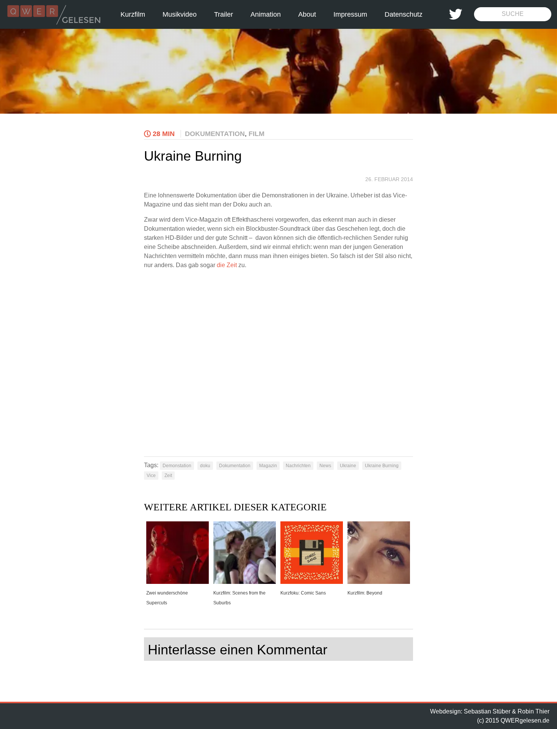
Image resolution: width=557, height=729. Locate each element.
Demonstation (177, 465)
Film (256, 134)
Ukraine (348, 465)
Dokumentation (215, 134)
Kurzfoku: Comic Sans (303, 593)
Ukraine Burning (382, 465)
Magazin (268, 465)
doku (205, 465)
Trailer (223, 14)
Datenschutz (403, 14)
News (325, 465)
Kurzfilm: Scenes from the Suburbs (239, 597)
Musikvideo (180, 14)
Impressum (350, 14)
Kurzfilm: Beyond (364, 593)
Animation (265, 14)
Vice (151, 475)
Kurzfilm (132, 14)
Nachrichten (298, 465)
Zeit (168, 475)
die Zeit (227, 265)
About (307, 14)
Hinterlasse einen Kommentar (237, 649)
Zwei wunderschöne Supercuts (167, 597)
